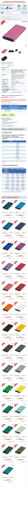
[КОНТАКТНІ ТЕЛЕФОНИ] (25, 12)
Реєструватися (9, 4)
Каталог (9, 17)
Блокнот (24, 9)
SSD (20, 19)
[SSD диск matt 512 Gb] (8, 206)
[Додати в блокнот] (4, 114)
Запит (19, 9)
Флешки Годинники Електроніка (9, 19)
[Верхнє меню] (2, 8)
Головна (3, 17)
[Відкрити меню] (2, 12)
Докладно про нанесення (6, 125)
